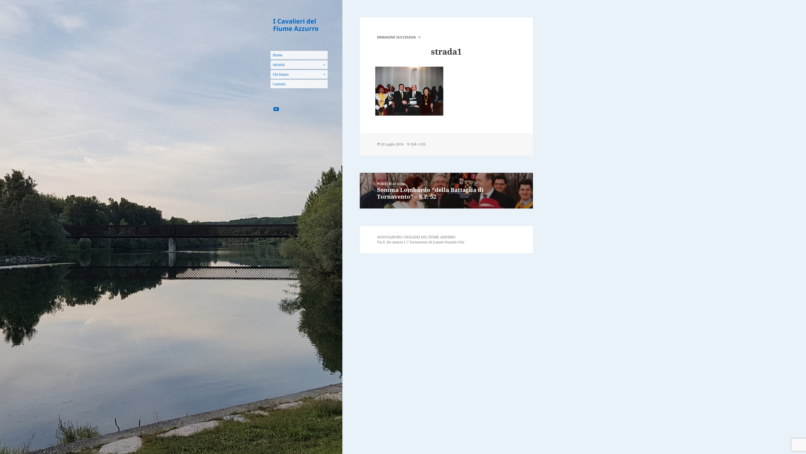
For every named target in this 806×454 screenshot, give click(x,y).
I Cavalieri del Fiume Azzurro (296, 25)
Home (277, 55)
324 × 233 (418, 144)
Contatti (279, 84)
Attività (279, 64)
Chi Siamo (281, 74)
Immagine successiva (396, 37)
